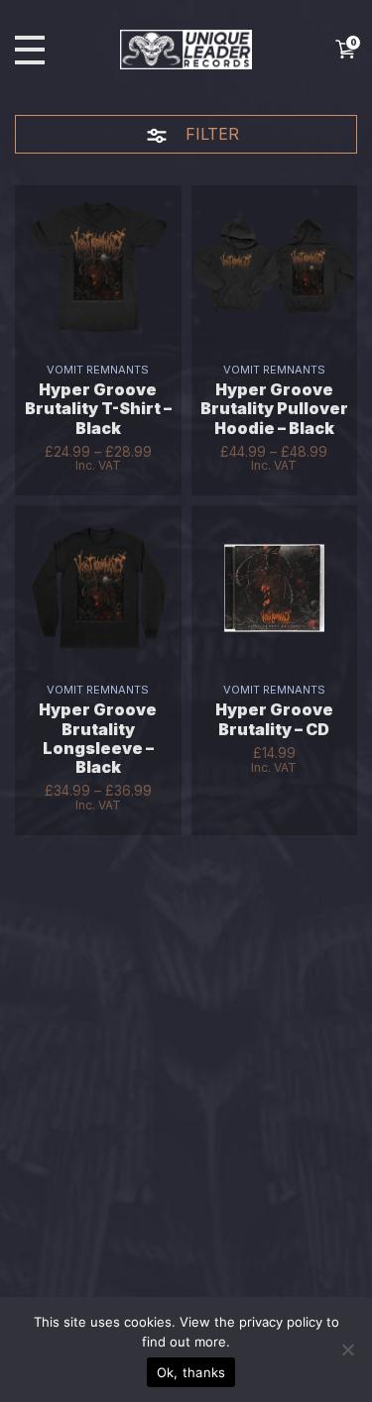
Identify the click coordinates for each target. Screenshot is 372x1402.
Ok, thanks (191, 1372)
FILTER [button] (210, 134)
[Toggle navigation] (30, 50)
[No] (347, 1349)
